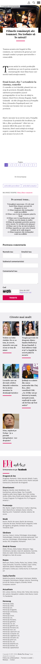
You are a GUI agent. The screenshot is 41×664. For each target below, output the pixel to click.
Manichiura (11, 510)
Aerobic (14, 551)
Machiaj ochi (7, 512)
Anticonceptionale (27, 537)
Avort (30, 539)
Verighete (15, 526)
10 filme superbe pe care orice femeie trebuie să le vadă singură (20, 229)
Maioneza (19, 566)
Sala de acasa (16, 555)
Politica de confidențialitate (11, 658)
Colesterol (16, 537)
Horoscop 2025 (8, 606)
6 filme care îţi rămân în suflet (20, 220)
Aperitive (6, 566)
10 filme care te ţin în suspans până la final (20, 215)
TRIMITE (13, 297)
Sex (16, 480)
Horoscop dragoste (10, 610)
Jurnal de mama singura (11, 582)
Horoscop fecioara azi (10, 628)
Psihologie (23, 535)
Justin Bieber (25, 496)
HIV (9, 541)
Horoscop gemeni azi (10, 626)
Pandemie (8, 596)
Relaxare (26, 549)
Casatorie (11, 480)
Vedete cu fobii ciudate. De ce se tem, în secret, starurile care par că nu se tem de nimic (10, 343)
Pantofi (18, 523)
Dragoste (6, 478)
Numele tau (8, 252)
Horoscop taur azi (9, 630)
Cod (4, 287)
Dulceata (10, 564)
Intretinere (7, 551)
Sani (4, 510)
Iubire (5, 480)
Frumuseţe (7, 505)
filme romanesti (27, 193)
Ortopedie (14, 541)
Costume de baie (9, 523)
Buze (24, 510)
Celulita (29, 510)
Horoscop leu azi (9, 642)
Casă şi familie (9, 576)
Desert (12, 566)
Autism (13, 584)
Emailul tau (26, 252)
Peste (22, 562)
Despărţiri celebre (17, 594)
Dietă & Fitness (9, 546)
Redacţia (5, 660)
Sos (25, 562)
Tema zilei (29, 592)
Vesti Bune (29, 594)
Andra (5, 496)
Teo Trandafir (27, 492)
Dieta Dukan (17, 549)
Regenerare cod (25, 292)
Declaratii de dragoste (19, 482)
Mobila (34, 578)
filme (19, 193)
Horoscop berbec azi (10, 645)
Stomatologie (7, 537)
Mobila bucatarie (9, 578)
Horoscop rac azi (9, 624)
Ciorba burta (23, 569)
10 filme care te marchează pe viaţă (20, 218)
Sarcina (5, 535)
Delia (10, 496)
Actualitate (8, 589)
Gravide (24, 582)
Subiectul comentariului (13, 261)
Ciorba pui (14, 569)
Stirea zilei (21, 592)
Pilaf (24, 566)
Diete (5, 549)
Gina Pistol (16, 496)
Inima (17, 535)
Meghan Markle (8, 490)
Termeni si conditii (26, 658)
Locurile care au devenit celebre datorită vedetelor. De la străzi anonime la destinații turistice (10, 386)
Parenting (34, 580)
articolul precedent (12, 186)
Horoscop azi (7, 608)
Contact (12, 660)
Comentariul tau (10, 271)
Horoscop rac (7, 618)
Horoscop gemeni (9, 622)
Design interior (24, 580)
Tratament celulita (19, 512)
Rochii (8, 508)
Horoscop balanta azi (10, 643)
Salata (30, 562)
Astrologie (6, 614)
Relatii (30, 478)
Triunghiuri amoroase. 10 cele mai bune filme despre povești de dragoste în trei (20, 206)
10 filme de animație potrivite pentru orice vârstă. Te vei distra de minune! (20, 223)
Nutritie (34, 551)
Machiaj (33, 508)
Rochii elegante (27, 523)
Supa (4, 564)
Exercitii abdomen (24, 551)
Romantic (13, 478)
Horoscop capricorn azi (11, 632)
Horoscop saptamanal (11, 647)
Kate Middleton (20, 490)
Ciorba (16, 562)
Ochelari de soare (25, 526)
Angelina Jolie (8, 494)
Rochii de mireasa (26, 521)
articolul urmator (30, 186)
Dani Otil (26, 494)
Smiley (32, 494)
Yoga (31, 549)
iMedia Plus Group (23, 654)
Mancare (6, 562)
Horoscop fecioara (9, 620)
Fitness (9, 549)
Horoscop (7, 601)
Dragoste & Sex (9, 476)
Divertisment (8, 487)
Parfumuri (20, 508)
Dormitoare (14, 580)
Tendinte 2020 (8, 528)
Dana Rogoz (17, 494)
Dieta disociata (19, 553)
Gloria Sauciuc (21, 177)
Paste (12, 562)
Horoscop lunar (8, 616)
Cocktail (24, 564)
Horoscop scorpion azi (11, 634)
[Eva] (7, 2)
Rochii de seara (13, 521)
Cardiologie (13, 539)
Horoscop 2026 (8, 604)
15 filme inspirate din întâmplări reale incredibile (20, 211)
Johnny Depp (16, 492)
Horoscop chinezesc (10, 612)
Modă (5, 519)
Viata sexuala (22, 478)
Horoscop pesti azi (9, 640)
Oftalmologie (22, 539)
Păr (4, 508)
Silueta (28, 553)
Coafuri (27, 508)
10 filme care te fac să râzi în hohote (20, 226)
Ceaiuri (11, 535)
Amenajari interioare (23, 578)
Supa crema (31, 564)
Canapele (6, 580)
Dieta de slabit (8, 553)
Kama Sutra (22, 480)
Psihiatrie (22, 541)
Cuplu (35, 478)
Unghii (13, 508)
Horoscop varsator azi (11, 638)
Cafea (35, 562)
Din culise (6, 592)
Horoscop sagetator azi (11, 636)
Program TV (12, 498)
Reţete (5, 560)
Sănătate (7, 532)
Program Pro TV (23, 498)
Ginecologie (32, 535)
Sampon (19, 510)
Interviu (13, 592)
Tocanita (17, 564)
